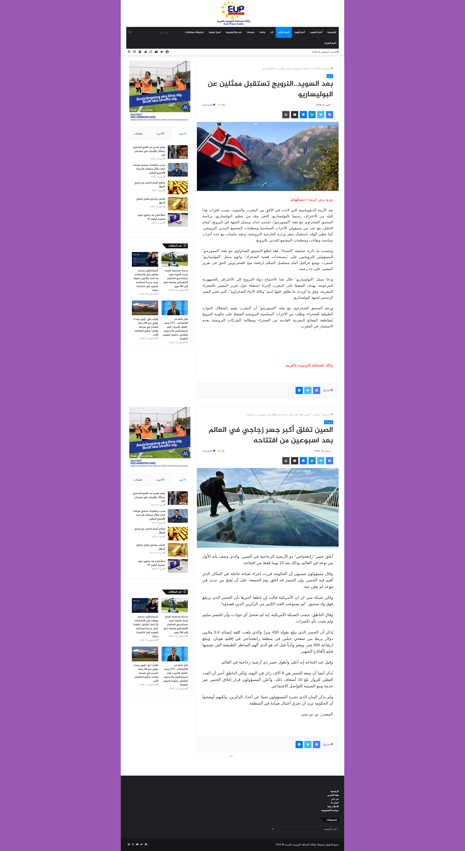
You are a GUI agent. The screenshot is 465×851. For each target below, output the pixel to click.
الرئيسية (331, 32)
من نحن (335, 798)
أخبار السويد (316, 32)
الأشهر (182, 133)
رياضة (262, 32)
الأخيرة (160, 133)
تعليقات (138, 133)
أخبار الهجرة (330, 43)
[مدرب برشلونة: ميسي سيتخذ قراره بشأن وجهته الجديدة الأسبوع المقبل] (178, 170)
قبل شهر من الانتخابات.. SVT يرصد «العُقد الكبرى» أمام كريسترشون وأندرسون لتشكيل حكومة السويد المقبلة (175, 329)
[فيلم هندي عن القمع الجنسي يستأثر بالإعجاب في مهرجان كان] (178, 152)
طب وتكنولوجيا (234, 32)
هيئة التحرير (333, 794)
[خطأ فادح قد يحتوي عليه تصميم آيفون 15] (178, 220)
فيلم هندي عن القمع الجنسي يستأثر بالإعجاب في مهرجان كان (149, 151)
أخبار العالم (283, 32)
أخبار (317, 68)
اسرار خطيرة (215, 32)
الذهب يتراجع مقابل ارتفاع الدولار (150, 201)
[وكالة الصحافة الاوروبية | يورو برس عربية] (232, 13)
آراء (271, 32)
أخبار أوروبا (299, 32)
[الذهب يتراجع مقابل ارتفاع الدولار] (178, 204)
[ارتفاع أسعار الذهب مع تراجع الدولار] (178, 187)
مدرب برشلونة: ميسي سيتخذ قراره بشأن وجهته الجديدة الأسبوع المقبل (149, 169)
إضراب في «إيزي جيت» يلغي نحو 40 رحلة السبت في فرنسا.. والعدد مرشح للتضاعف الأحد (145, 327)
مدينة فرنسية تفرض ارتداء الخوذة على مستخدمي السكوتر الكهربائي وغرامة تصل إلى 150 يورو (175, 278)
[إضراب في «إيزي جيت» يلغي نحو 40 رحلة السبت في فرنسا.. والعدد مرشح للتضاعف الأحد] (145, 308)
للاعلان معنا (333, 806)
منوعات (250, 32)
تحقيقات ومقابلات (194, 32)
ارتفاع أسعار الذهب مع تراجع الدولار (150, 185)
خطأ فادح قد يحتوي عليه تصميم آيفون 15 (151, 217)
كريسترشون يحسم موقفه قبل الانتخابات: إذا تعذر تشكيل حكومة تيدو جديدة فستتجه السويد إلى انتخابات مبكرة (145, 280)
